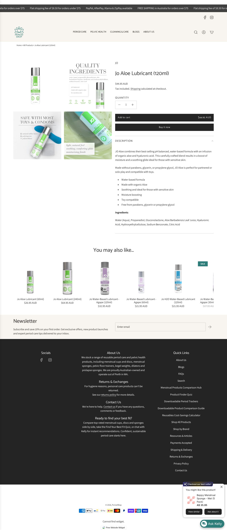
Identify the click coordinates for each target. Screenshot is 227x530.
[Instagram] (212, 17)
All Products (28, 45)
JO (116, 63)
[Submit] (210, 327)
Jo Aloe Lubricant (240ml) (67, 299)
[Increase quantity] (133, 105)
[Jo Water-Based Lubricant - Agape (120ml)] (104, 278)
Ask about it (213, 511)
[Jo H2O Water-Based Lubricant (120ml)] (178, 278)
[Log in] (204, 32)
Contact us (109, 406)
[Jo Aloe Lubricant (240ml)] (67, 278)
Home (19, 45)
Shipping (135, 88)
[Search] (196, 32)
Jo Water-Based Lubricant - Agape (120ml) (104, 301)
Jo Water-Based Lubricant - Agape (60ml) (141, 301)
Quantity (122, 98)
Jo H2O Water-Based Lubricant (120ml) (178, 301)
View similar (194, 511)
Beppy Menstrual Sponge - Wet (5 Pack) (206, 498)
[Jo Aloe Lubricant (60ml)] (30, 278)
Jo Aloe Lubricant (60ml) (30, 299)
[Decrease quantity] (119, 105)
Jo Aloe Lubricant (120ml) (45, 45)
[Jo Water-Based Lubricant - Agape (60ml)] (141, 278)
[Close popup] (221, 487)
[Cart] (212, 32)
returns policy (108, 394)
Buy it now (164, 127)
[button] (17, 284)
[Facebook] (205, 17)
